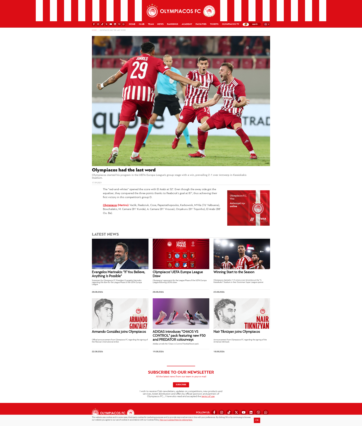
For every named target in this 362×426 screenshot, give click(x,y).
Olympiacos (110, 205)
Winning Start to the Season (234, 272)
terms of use (208, 396)
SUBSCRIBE (181, 385)
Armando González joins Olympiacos (119, 332)
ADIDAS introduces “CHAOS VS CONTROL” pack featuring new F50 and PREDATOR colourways (179, 335)
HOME (132, 24)
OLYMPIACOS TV (230, 24)
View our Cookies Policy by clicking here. (176, 420)
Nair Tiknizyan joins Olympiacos (237, 332)
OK (257, 420)
